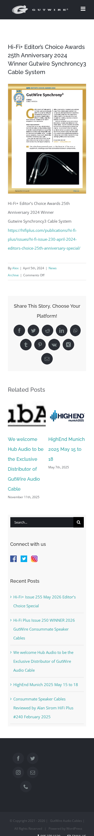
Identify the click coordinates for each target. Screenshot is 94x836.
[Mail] (32, 772)
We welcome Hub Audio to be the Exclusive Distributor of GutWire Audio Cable (43, 661)
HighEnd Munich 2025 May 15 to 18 (66, 449)
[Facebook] (18, 758)
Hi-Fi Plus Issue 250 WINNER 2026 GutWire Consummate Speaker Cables (44, 629)
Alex (15, 268)
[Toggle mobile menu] (83, 9)
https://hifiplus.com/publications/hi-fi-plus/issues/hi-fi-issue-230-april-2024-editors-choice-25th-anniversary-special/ (44, 239)
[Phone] (26, 786)
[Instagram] (18, 772)
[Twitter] (32, 758)
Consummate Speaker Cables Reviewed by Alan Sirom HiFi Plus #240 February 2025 (43, 707)
